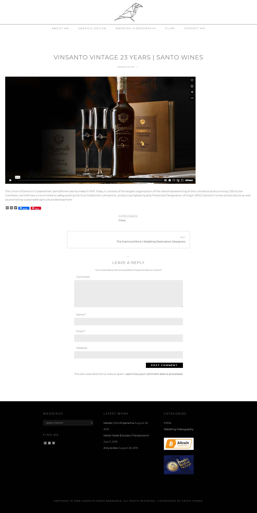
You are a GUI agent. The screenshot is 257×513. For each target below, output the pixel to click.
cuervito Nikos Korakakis (102, 501)
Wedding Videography (136, 28)
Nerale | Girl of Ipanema (119, 422)
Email (80, 331)
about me (60, 28)
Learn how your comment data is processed (153, 374)
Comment (83, 276)
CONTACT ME (194, 28)
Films (122, 220)
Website (81, 347)
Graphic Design (92, 28)
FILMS (170, 28)
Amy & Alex (111, 447)
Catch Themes (192, 501)
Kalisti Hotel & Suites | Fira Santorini (126, 435)
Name (81, 314)
